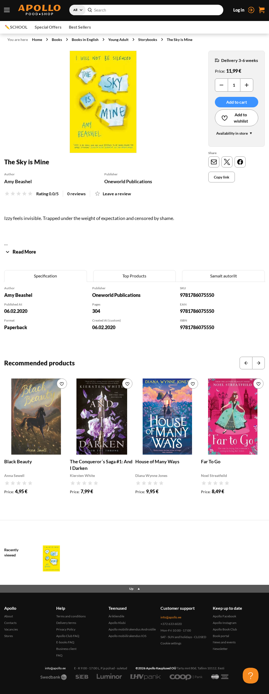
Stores (8, 636)
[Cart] (261, 10)
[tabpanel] (134, 315)
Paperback (15, 327)
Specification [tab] (45, 275)
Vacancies (11, 629)
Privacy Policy (65, 629)
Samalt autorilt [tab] (223, 275)
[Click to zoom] (103, 102)
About (8, 616)
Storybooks (147, 39)
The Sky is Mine (179, 39)
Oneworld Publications (128, 181)
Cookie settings (171, 643)
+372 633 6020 (171, 624)
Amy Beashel (18, 181)
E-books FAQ (65, 642)
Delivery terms (66, 623)
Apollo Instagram (224, 623)
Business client (66, 649)
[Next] (258, 363)
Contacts (10, 623)
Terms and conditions (71, 616)
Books (57, 39)
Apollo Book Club (225, 629)
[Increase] (246, 85)
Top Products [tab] (134, 275)
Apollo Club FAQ (67, 636)
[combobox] (146, 10)
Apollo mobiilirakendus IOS (127, 636)
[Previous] (246, 363)
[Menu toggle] (6, 10)
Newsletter (220, 649)
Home (37, 39)
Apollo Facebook (224, 616)
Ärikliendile (116, 616)
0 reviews (76, 193)
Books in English (85, 39)
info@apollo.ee (171, 617)
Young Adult (118, 39)
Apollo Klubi (117, 623)
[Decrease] (221, 85)
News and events (224, 642)
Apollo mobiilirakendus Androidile (132, 629)
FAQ (59, 655)
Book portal (221, 636)
